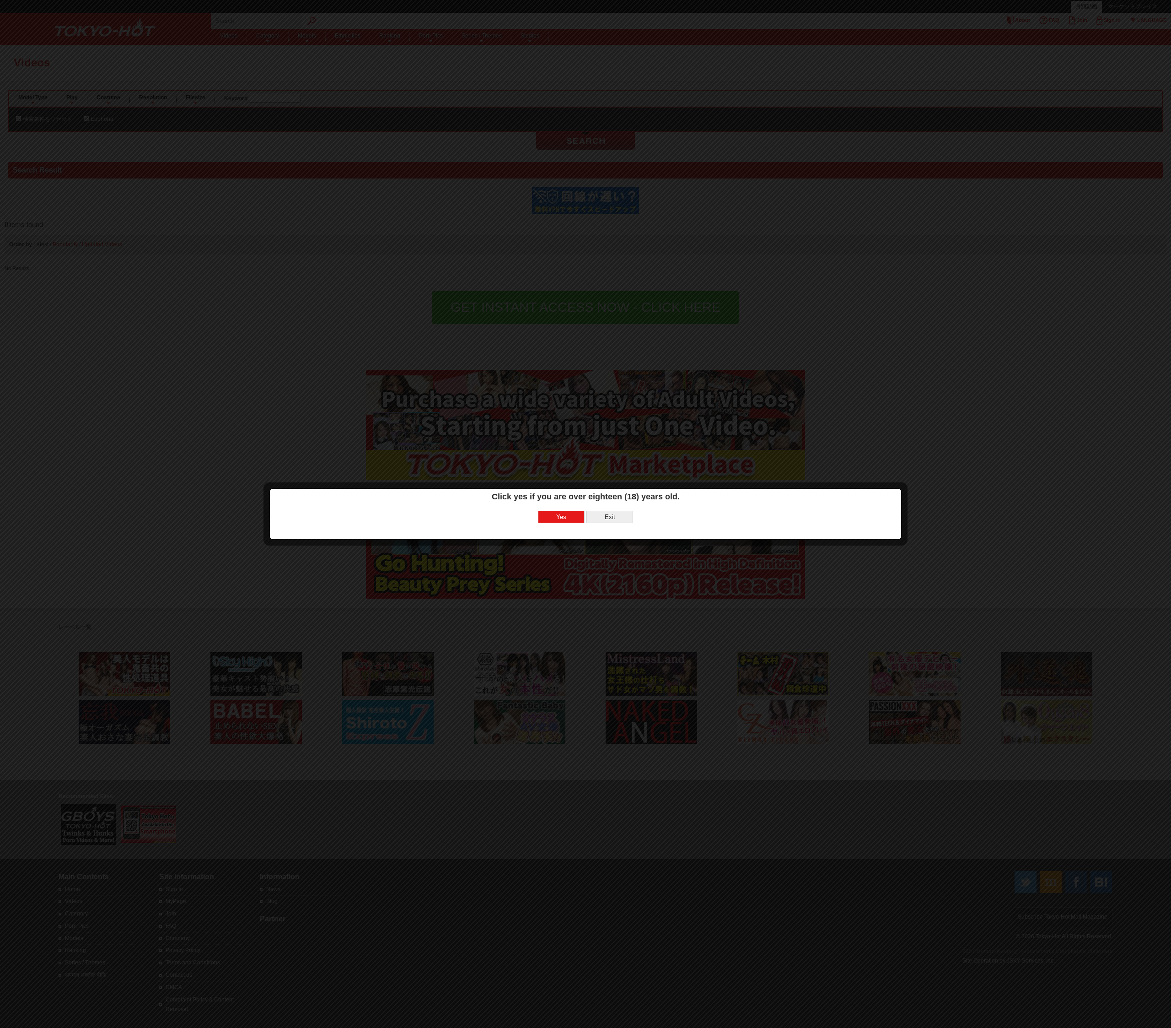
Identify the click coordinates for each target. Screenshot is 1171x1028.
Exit (610, 517)
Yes (561, 517)
